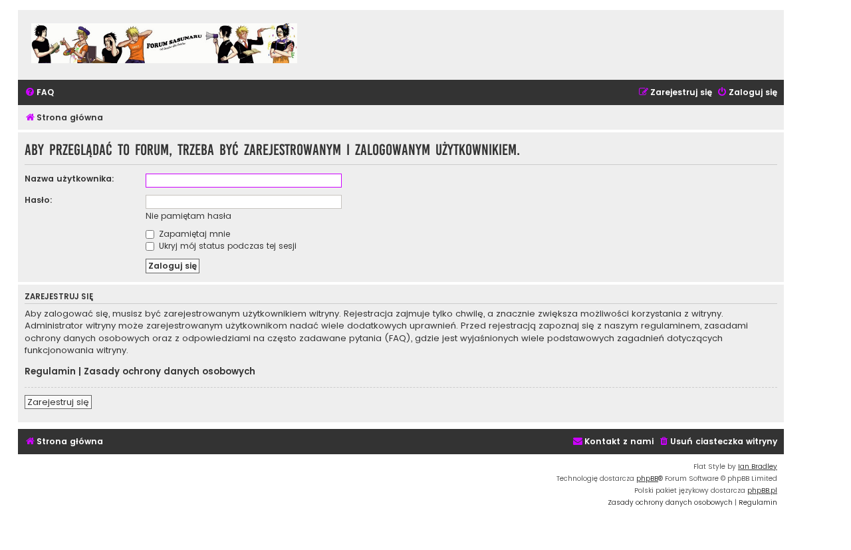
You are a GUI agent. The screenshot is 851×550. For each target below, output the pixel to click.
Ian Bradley (757, 467)
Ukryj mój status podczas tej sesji (226, 245)
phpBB (647, 478)
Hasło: (39, 200)
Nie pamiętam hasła (188, 216)
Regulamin (50, 372)
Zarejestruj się (58, 402)
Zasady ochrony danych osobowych (169, 372)
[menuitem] (39, 93)
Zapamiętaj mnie (193, 233)
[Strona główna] (164, 44)
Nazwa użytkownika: (69, 178)
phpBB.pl (762, 490)
